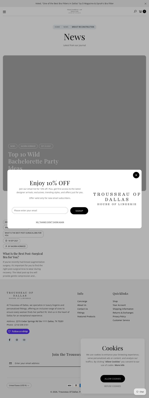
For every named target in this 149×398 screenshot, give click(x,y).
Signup (79, 210)
